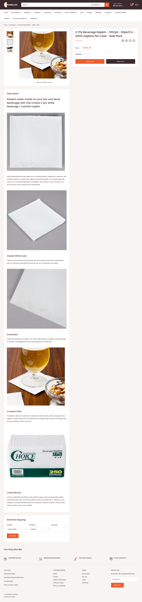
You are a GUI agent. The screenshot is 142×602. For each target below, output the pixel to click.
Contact (55, 577)
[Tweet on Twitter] (130, 40)
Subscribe (117, 585)
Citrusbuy (79, 41)
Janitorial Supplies (120, 12)
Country (9, 525)
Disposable (47, 12)
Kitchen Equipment (71, 12)
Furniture (6, 18)
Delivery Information (59, 580)
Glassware (58, 12)
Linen (81, 12)
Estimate (13, 536)
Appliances (33, 18)
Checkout (85, 583)
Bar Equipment (15, 12)
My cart (84, 577)
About (55, 574)
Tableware (98, 12)
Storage (89, 12)
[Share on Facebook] (122, 40)
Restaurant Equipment (20, 18)
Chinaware (37, 12)
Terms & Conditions (59, 586)
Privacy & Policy (58, 583)
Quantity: (78, 54)
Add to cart (90, 61)
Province (32, 525)
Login (83, 580)
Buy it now (120, 61)
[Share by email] (133, 40)
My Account (117, 5)
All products (12, 25)
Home (6, 12)
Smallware (108, 12)
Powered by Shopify (9, 596)
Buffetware (27, 12)
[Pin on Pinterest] (126, 40)
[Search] (106, 5)
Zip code (54, 525)
